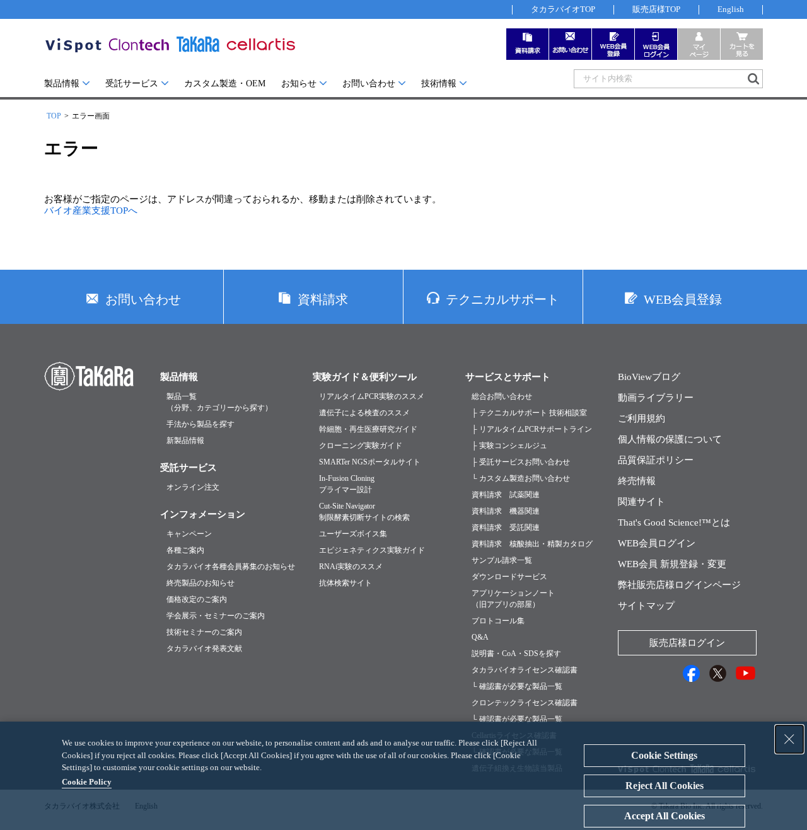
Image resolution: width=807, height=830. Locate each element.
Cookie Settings (664, 755)
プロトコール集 (498, 620)
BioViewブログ (649, 377)
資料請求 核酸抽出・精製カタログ (532, 543)
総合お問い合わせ (502, 396)
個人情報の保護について (670, 439)
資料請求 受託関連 (506, 527)
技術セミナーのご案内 (204, 632)
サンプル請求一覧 (502, 560)
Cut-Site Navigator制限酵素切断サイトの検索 (364, 512)
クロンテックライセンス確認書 (525, 702)
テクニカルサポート (502, 299)
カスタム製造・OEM (224, 83)
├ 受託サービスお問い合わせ (521, 462)
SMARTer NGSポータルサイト (370, 462)
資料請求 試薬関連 (506, 494)
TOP (54, 116)
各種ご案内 (185, 550)
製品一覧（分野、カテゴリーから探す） (219, 402)
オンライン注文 (192, 487)
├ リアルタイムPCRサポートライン (532, 429)
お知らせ (298, 83)
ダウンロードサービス (509, 576)
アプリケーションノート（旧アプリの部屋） (513, 599)
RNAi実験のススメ (351, 566)
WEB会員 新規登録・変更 (672, 564)
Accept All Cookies (664, 815)
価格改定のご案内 (196, 599)
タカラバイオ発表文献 (204, 648)
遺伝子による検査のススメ (364, 412)
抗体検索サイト (345, 583)
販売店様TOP (656, 9)
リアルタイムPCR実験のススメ (371, 396)
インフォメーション (202, 514)
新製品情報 (185, 440)
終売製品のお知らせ (200, 583)
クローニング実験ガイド (360, 445)
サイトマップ (646, 606)
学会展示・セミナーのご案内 (215, 615)
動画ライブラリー (656, 398)
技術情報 (438, 83)
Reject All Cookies (664, 785)
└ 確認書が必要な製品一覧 (517, 686)
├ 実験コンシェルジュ (509, 445)
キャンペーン (189, 533)
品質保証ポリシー (656, 460)
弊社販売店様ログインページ (679, 585)
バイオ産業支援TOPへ (90, 210)
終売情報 (637, 481)
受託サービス (131, 83)
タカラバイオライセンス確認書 (525, 670)
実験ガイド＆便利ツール (365, 377)
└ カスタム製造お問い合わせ (521, 478)
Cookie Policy (87, 782)
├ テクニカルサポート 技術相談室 (529, 412)
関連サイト (641, 502)
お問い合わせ (368, 83)
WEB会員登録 (683, 299)
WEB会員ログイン (656, 543)
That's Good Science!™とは (674, 522)
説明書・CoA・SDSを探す (516, 653)
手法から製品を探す (200, 424)
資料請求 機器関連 (506, 511)
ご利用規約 (641, 418)
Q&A (480, 637)
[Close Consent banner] (789, 739)
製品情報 (61, 83)
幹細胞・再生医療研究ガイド (368, 429)
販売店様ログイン (687, 643)
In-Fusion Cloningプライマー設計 (346, 484)
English (730, 9)
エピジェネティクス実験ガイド (372, 550)
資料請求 (323, 299)
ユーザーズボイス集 (353, 533)
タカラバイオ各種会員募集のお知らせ (230, 566)
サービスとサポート (507, 377)
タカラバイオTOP (563, 9)
